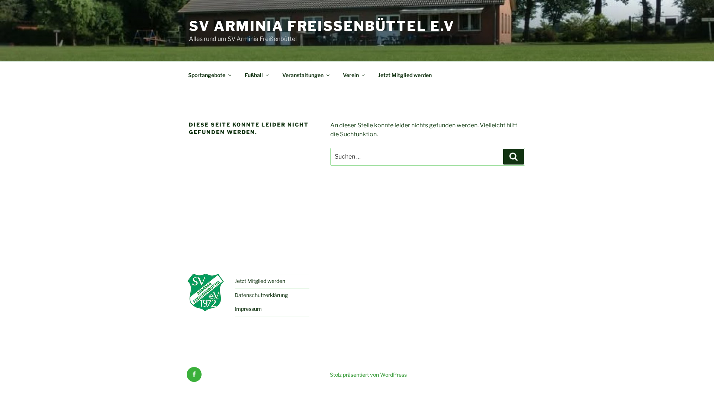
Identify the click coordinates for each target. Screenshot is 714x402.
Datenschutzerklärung (261, 295)
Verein (351, 75)
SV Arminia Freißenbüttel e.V (322, 26)
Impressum (248, 309)
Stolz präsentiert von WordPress (368, 374)
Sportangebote (206, 75)
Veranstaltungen (303, 75)
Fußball (254, 75)
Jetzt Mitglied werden (405, 75)
